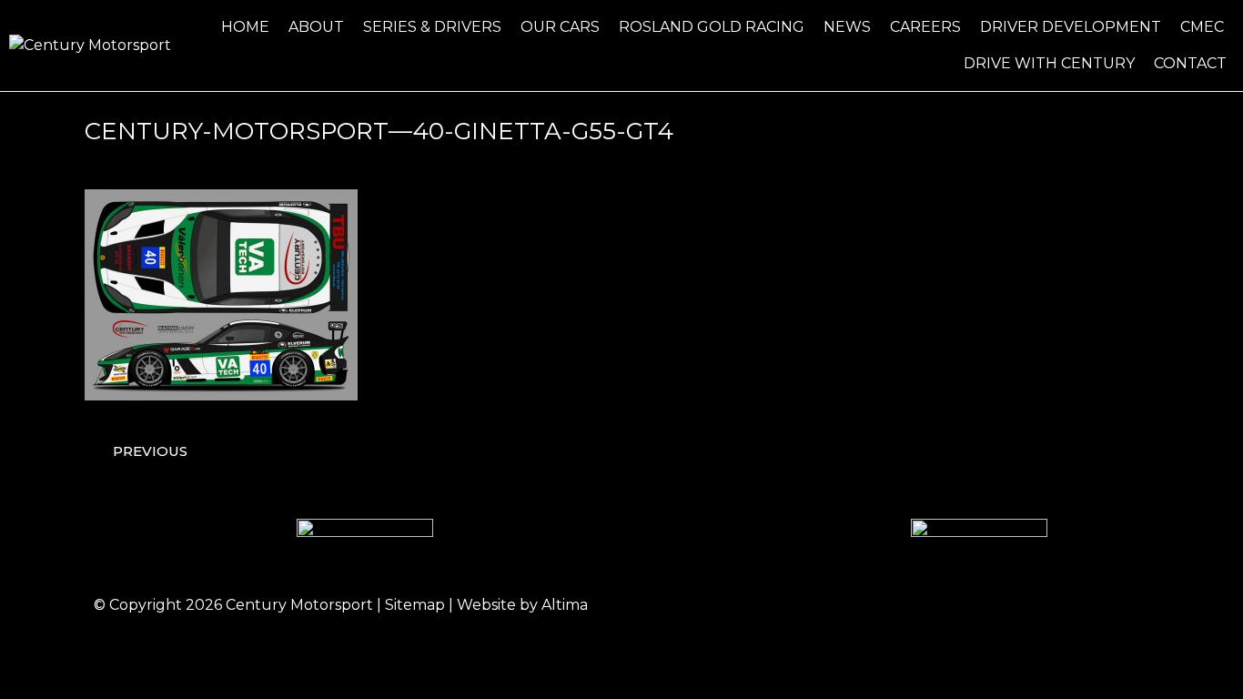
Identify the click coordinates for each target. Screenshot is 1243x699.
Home (245, 26)
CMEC (1202, 26)
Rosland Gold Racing (711, 26)
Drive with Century (1049, 63)
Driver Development (1070, 26)
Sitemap (415, 604)
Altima (564, 604)
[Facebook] (976, 605)
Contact (1190, 63)
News (847, 26)
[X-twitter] (1076, 605)
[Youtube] (1126, 605)
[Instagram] (1026, 605)
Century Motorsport (299, 604)
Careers (925, 26)
